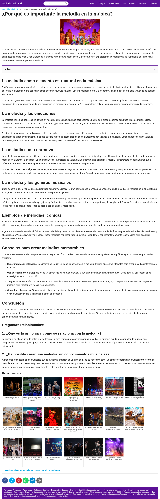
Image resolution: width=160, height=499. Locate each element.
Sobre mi (142, 3)
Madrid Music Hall (12, 3)
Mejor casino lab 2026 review (115, 490)
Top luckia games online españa (85, 494)
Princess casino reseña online (56, 496)
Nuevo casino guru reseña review (114, 494)
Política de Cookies (41, 490)
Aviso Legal (27, 490)
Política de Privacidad (12, 490)
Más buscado (128, 3)
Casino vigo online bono (78, 492)
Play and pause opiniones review (137, 492)
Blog (101, 3)
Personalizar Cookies (59, 490)
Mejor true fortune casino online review (55, 494)
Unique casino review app (56, 492)
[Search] (65, 4)
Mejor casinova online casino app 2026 (105, 492)
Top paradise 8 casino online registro (28, 492)
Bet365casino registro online (90, 490)
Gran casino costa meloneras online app (26, 496)
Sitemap (73, 490)
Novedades (114, 3)
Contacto (154, 3)
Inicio (92, 3)
